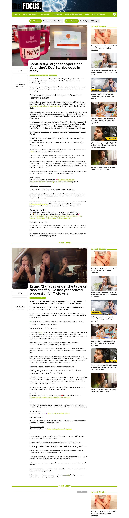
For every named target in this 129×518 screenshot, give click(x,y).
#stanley (69, 216)
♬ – (31, 401)
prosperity (66, 475)
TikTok (32, 151)
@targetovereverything (38, 210)
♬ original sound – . (36, 417)
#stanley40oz (77, 216)
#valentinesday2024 (64, 218)
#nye (56, 429)
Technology (44, 14)
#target (72, 180)
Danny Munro (20, 84)
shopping (44, 75)
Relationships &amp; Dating (37, 297)
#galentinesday (44, 182)
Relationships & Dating (73, 14)
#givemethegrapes (65, 429)
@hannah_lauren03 (37, 427)
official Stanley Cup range (39, 204)
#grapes (43, 397)
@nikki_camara (35, 178)
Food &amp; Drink (35, 75)
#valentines (68, 182)
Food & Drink (57, 14)
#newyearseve (35, 397)
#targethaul (49, 216)
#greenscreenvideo (53, 397)
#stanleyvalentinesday (37, 218)
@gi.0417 (33, 393)
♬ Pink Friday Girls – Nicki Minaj (40, 186)
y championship (54, 106)
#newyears (57, 413)
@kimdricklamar (35, 411)
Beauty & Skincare (98, 14)
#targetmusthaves (56, 182)
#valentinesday (63, 180)
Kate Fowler (19, 307)
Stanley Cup (52, 75)
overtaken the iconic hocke (39, 106)
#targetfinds (34, 182)
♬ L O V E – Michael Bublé (39, 222)
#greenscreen (65, 397)
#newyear (50, 429)
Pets (87, 14)
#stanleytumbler (60, 216)
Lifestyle (16, 14)
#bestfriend (66, 413)
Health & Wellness (30, 14)
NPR (40, 332)
